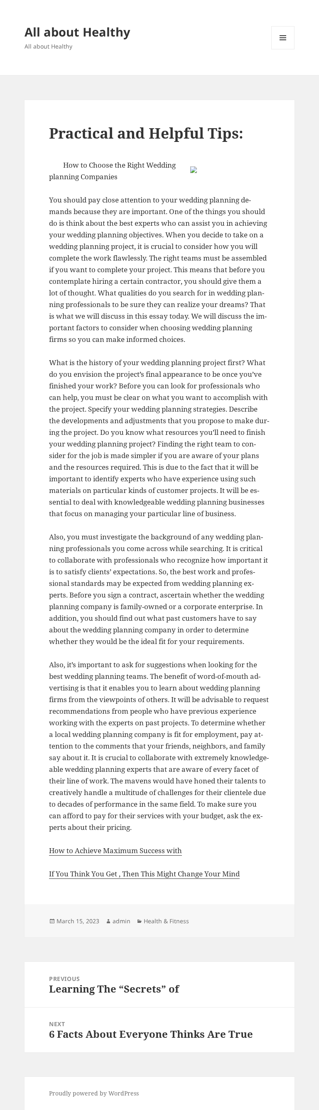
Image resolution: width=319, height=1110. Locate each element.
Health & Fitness (166, 921)
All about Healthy (77, 32)
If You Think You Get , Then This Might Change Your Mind (144, 873)
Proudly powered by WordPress (94, 1093)
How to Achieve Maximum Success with (115, 850)
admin (121, 921)
